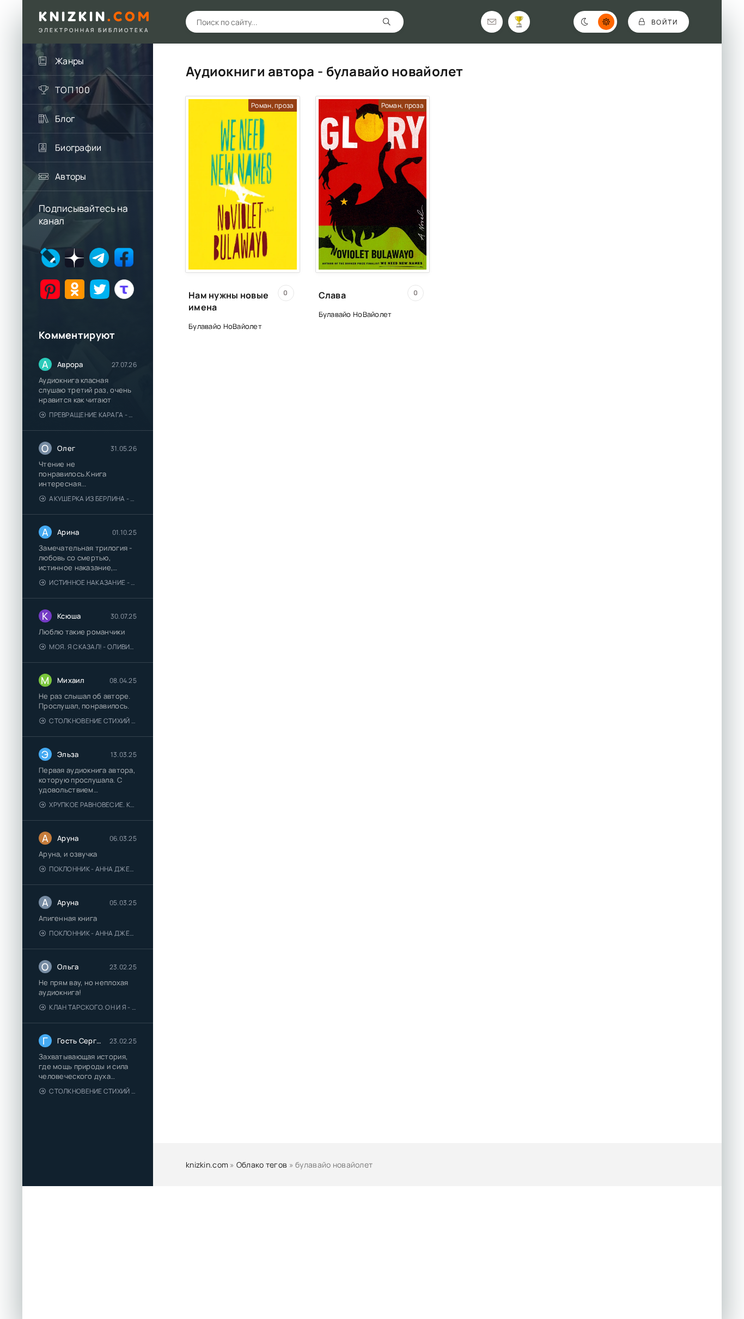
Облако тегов (261, 1164)
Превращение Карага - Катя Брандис (93, 414)
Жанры (69, 61)
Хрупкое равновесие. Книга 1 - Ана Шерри (93, 804)
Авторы (71, 176)
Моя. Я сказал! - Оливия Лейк (93, 646)
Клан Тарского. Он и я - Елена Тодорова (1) (93, 1007)
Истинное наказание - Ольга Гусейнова (93, 582)
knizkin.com (207, 1164)
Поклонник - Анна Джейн (93, 869)
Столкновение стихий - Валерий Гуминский (93, 720)
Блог (65, 119)
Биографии (78, 148)
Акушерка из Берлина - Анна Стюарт (93, 498)
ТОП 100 (72, 90)
